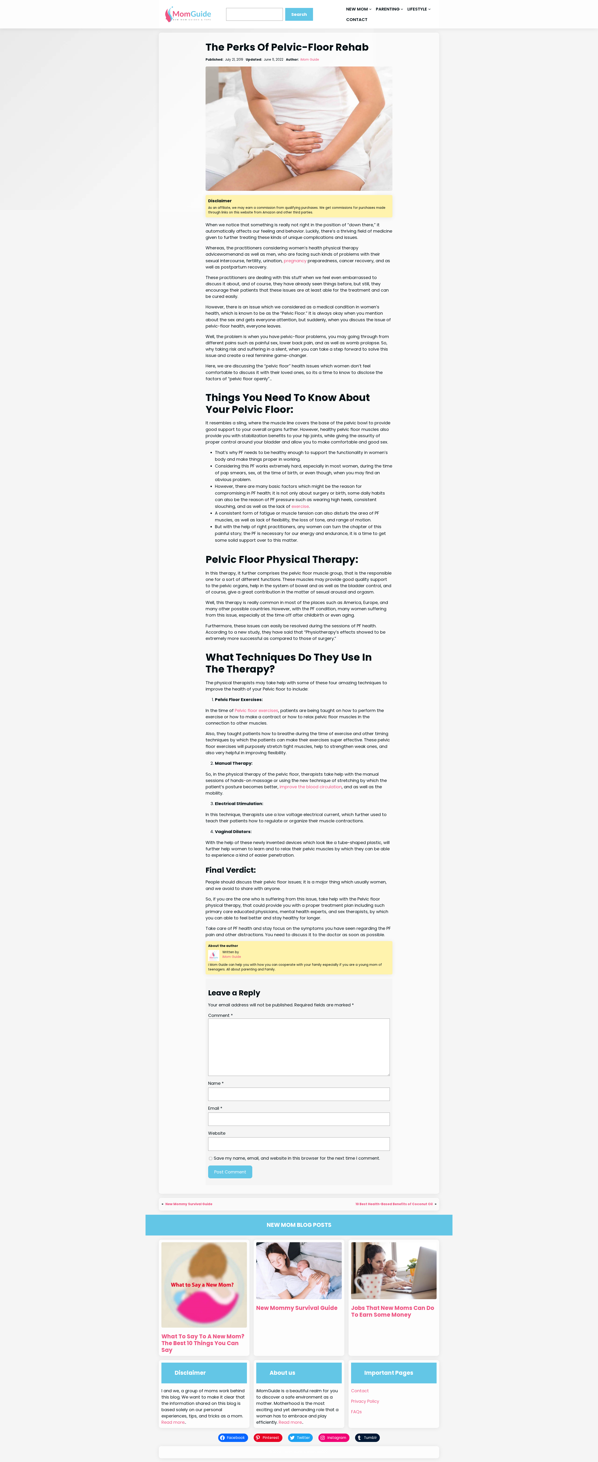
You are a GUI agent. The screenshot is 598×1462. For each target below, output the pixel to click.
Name (216, 1083)
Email (215, 1108)
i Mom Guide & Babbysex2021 (306, 1452)
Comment (220, 1015)
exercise (300, 506)
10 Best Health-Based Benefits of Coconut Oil (394, 1204)
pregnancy (295, 261)
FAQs (356, 1412)
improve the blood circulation (311, 787)
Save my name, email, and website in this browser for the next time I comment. (297, 1158)
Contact (360, 1391)
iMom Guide (309, 59)
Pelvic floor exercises (256, 710)
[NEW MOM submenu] (370, 9)
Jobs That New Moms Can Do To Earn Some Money (392, 1311)
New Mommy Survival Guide (188, 1204)
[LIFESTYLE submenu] (429, 9)
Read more (173, 1422)
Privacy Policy (365, 1401)
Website (216, 1133)
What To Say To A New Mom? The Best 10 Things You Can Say (202, 1343)
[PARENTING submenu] (402, 9)
